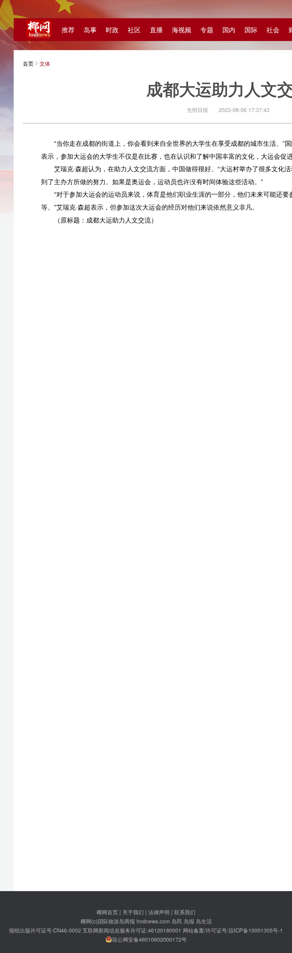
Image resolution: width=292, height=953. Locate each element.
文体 (45, 63)
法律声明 (159, 912)
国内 (228, 29)
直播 (156, 29)
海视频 (181, 29)
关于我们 (133, 912)
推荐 (68, 29)
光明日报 (197, 110)
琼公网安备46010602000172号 (149, 939)
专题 (206, 29)
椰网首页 (107, 912)
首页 (28, 63)
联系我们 (184, 912)
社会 (273, 29)
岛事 (90, 29)
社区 (134, 29)
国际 (250, 29)
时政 (112, 29)
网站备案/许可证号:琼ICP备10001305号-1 (233, 930)
